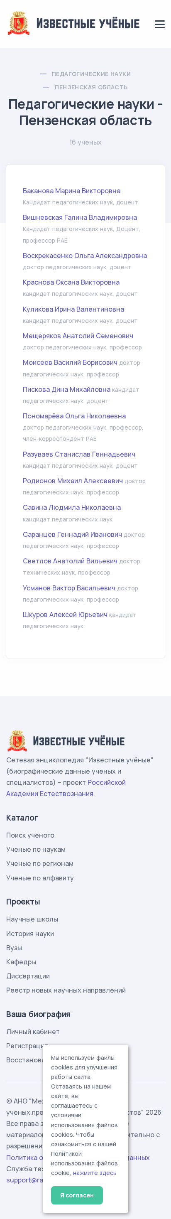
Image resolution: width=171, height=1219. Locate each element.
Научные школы (32, 919)
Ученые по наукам (36, 849)
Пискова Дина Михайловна (66, 389)
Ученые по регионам (39, 863)
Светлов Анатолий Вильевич (70, 560)
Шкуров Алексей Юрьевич (65, 614)
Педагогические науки (91, 74)
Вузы (14, 947)
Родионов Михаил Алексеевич (73, 480)
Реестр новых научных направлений (66, 990)
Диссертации (28, 976)
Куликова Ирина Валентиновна (73, 309)
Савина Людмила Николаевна (72, 507)
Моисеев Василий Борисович (70, 362)
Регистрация (27, 1045)
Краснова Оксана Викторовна (71, 282)
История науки (30, 933)
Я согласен (77, 1195)
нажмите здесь (95, 1173)
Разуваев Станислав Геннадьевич (79, 454)
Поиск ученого (30, 835)
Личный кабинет (33, 1031)
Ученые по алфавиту (40, 877)
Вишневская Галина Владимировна (80, 217)
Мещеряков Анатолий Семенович (78, 335)
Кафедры (21, 961)
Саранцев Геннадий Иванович (72, 534)
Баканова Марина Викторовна (71, 190)
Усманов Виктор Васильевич (69, 587)
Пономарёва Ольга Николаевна (74, 415)
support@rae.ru (31, 1180)
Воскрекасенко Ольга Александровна (85, 255)
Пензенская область (91, 87)
